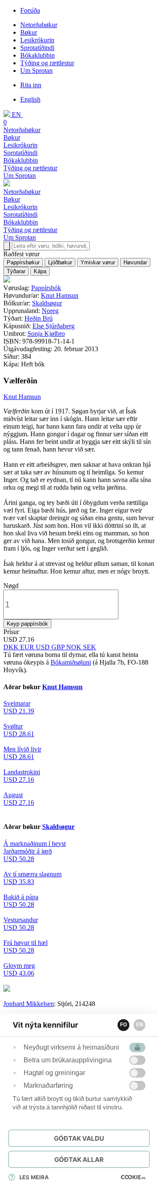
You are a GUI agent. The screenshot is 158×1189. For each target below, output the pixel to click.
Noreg (50, 310)
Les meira (34, 1177)
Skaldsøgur (47, 303)
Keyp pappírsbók (27, 624)
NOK (74, 647)
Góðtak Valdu (79, 1138)
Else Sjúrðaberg (53, 326)
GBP (58, 647)
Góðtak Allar (79, 1160)
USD (43, 647)
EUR (28, 647)
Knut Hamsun (59, 295)
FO (123, 1025)
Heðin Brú (38, 318)
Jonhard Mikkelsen (28, 1003)
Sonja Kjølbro (46, 333)
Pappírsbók (46, 287)
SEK (89, 647)
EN (139, 1025)
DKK (11, 647)
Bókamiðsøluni (71, 662)
